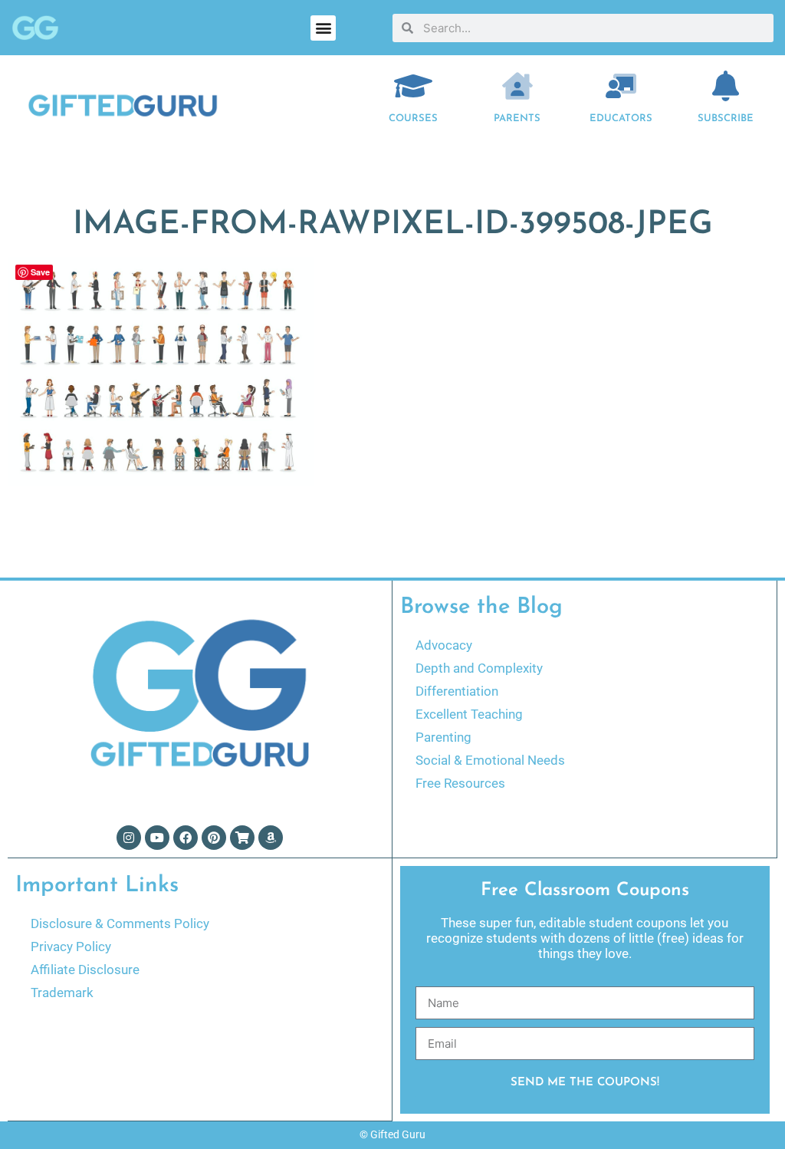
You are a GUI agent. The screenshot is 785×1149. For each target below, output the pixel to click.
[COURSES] (413, 86)
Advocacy (443, 645)
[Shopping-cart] (242, 837)
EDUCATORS (621, 118)
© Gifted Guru (392, 1134)
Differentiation (456, 691)
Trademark (62, 992)
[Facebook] (185, 837)
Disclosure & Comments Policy (120, 923)
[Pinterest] (214, 837)
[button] (323, 28)
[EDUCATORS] (621, 86)
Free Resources (460, 783)
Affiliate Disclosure (85, 969)
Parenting (443, 737)
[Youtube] (157, 837)
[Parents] (517, 86)
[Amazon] (270, 837)
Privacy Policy (71, 946)
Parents (517, 118)
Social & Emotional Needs (490, 760)
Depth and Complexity (479, 668)
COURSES (413, 118)
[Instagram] (129, 837)
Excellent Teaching (469, 714)
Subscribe (726, 118)
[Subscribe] (725, 86)
